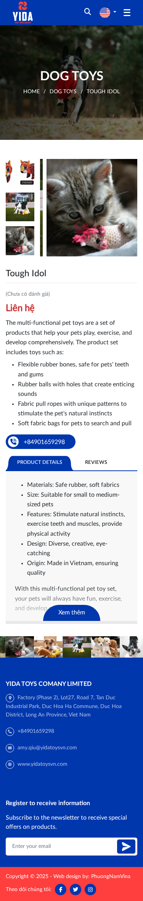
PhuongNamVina (110, 876)
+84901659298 (36, 731)
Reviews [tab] (96, 462)
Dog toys (63, 91)
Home (31, 91)
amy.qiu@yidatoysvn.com (47, 747)
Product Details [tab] (39, 462)
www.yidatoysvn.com (42, 764)
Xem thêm (71, 612)
